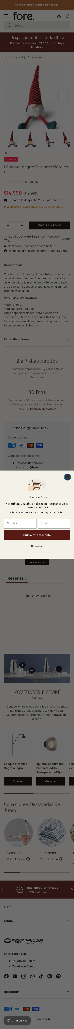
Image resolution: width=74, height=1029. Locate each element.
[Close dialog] (67, 477)
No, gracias (37, 545)
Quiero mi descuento (37, 534)
